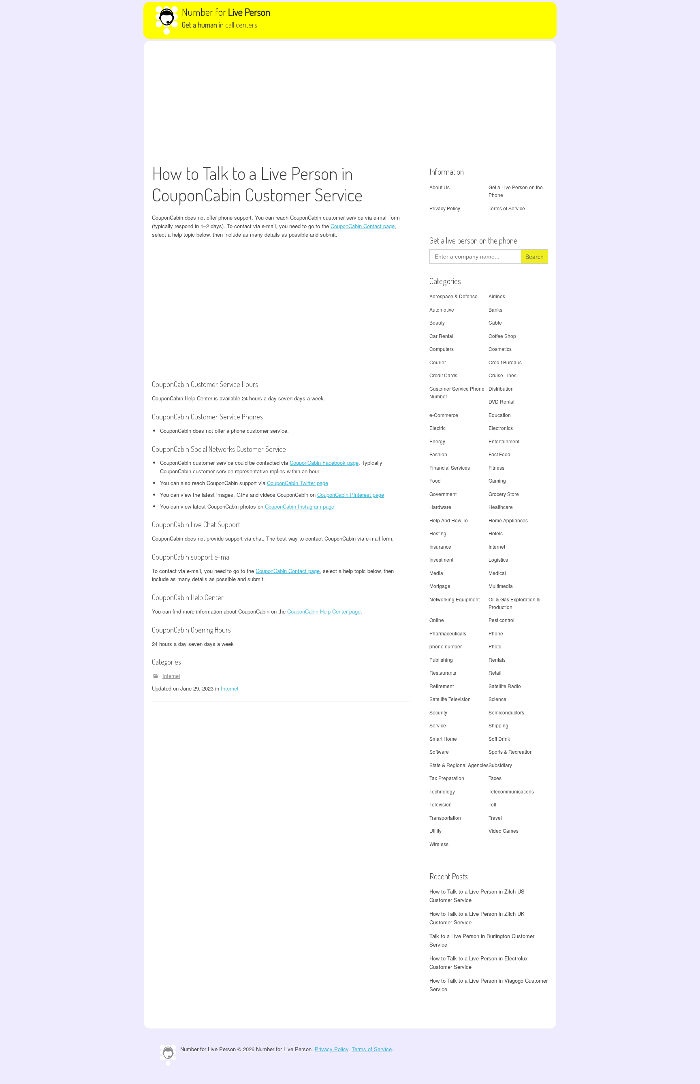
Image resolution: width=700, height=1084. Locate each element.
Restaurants (442, 672)
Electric (437, 427)
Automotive (441, 309)
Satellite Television (450, 698)
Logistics (498, 559)
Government (443, 493)
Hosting (437, 533)
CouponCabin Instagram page (299, 506)
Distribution (501, 388)
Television (440, 804)
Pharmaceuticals (447, 633)
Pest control (501, 619)
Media (436, 572)
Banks (495, 309)
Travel (495, 817)
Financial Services (449, 467)
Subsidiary (500, 764)
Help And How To (448, 520)
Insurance (440, 546)
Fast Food (499, 454)
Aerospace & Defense (453, 296)
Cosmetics (500, 348)
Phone (496, 633)
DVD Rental (501, 401)
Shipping (498, 725)
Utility (435, 830)
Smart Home (443, 738)
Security (438, 712)
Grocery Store (504, 493)
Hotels (496, 533)
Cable (495, 322)
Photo (495, 646)
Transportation (445, 817)
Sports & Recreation (511, 751)
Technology (442, 791)
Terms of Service (507, 208)
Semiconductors (506, 712)
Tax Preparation (446, 777)
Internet (171, 676)
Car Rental (441, 335)
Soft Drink (499, 738)
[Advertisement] (350, 101)
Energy (437, 441)
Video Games (504, 830)
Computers (441, 348)
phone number (445, 646)
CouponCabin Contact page (363, 226)
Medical (497, 572)
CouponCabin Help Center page (324, 611)
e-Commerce (443, 414)
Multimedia (501, 585)
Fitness (496, 467)
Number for (226, 11)
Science (497, 698)
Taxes (495, 777)
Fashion (438, 454)
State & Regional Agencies (459, 764)
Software (439, 751)
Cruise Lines (502, 375)
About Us (439, 187)
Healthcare (501, 506)
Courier (437, 362)
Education (500, 414)
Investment (441, 559)
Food (435, 480)
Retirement (441, 685)
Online (436, 619)
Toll (492, 804)
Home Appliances (508, 520)
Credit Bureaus (505, 362)
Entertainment (504, 441)
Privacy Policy (444, 208)
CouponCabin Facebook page (324, 462)
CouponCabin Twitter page (297, 483)
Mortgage (439, 585)
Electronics (501, 427)
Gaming (497, 480)
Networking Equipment (454, 599)
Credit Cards (443, 375)
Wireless (438, 843)
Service (437, 725)
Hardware (440, 506)
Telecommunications (511, 791)
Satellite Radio (505, 685)
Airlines (497, 296)
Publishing (441, 659)
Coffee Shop (502, 335)
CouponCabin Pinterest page (350, 494)
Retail (495, 672)
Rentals (497, 659)
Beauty (437, 322)
